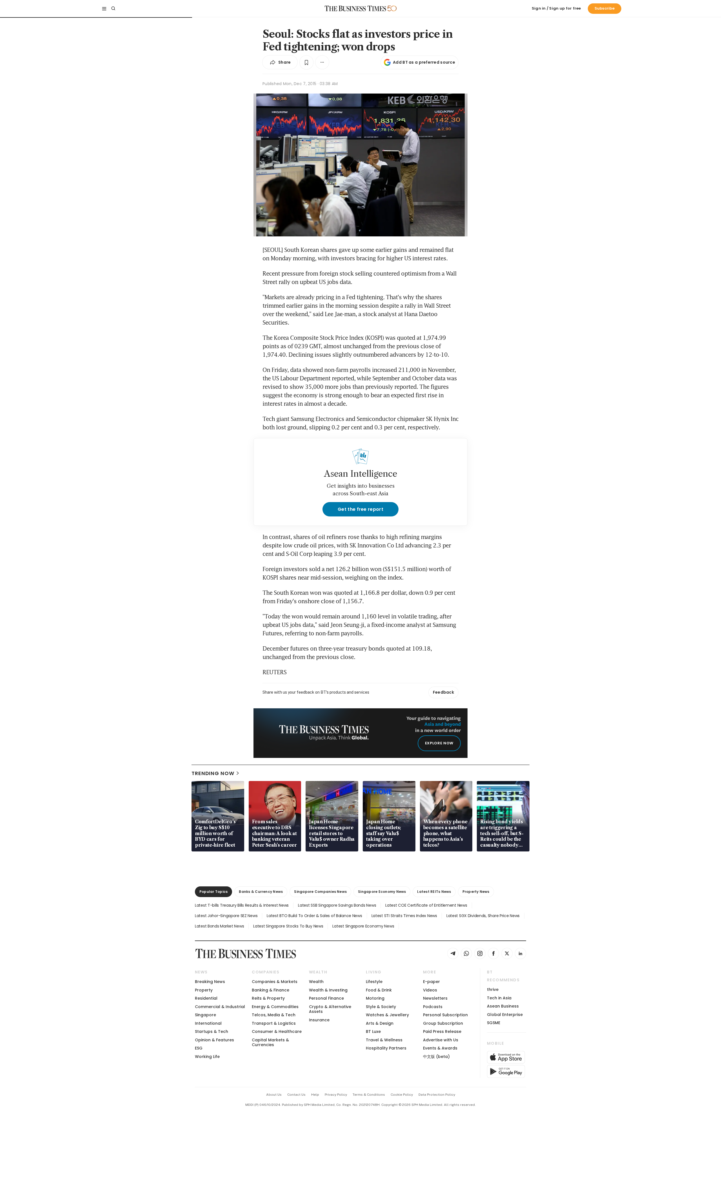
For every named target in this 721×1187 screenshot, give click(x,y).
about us (274, 1095)
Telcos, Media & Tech (273, 1015)
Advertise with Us (440, 1040)
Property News (475, 891)
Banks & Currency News (261, 891)
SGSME (493, 1023)
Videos (430, 990)
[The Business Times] (355, 8)
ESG (198, 1048)
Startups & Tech (211, 1031)
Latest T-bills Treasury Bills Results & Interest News (242, 905)
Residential (206, 998)
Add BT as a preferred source (424, 62)
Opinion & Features (214, 1040)
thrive (493, 989)
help (315, 1095)
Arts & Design (379, 1023)
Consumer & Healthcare (277, 1031)
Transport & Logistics (274, 1023)
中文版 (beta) (436, 1056)
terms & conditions (369, 1095)
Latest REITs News (434, 891)
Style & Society (381, 1006)
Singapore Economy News (382, 891)
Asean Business (503, 1006)
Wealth (316, 981)
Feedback (443, 692)
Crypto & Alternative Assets (330, 1009)
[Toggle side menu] (104, 8)
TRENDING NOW (213, 773)
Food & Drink (379, 990)
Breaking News (210, 981)
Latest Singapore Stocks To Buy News (288, 926)
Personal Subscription (445, 1015)
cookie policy (402, 1095)
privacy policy (336, 1095)
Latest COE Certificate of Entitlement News (426, 905)
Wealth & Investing (328, 990)
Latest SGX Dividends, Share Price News (483, 915)
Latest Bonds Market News (219, 926)
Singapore (205, 1015)
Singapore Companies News (320, 891)
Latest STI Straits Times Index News (404, 915)
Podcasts (432, 1006)
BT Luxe (373, 1031)
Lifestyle (374, 981)
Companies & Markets (274, 981)
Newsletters (435, 998)
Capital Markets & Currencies (270, 1042)
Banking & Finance (270, 990)
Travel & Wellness (384, 1040)
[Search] (113, 8)
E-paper (431, 981)
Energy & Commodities (275, 1006)
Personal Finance (326, 998)
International (208, 1023)
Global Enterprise (505, 1014)
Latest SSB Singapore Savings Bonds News (337, 905)
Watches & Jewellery (387, 1015)
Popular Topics (213, 891)
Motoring (375, 998)
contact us (296, 1095)
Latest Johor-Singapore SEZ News (226, 915)
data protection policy (437, 1095)
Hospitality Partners (386, 1048)
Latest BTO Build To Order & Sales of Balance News (314, 915)
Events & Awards (440, 1048)
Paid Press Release (442, 1031)
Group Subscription (443, 1023)
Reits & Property (268, 998)
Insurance (319, 1020)
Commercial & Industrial (220, 1006)
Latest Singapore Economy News (363, 926)
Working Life (207, 1056)
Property (204, 990)
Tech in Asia (499, 998)
